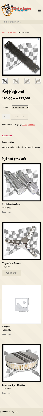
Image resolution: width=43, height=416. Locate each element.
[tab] (7, 135)
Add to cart (19, 117)
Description (7, 136)
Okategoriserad (13, 32)
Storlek (5, 107)
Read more (6, 212)
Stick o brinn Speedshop (12, 412)
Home (4, 32)
